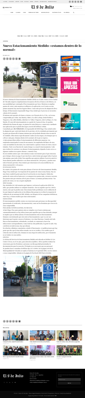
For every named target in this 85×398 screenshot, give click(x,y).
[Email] (13, 58)
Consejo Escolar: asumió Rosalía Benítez (13, 341)
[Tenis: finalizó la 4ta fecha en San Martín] (42, 335)
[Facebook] (70, 2)
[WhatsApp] (10, 58)
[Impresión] (16, 58)
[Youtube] (81, 2)
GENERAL (5, 41)
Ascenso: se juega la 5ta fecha (64, 356)
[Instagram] (73, 2)
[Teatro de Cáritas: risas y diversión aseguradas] (69, 335)
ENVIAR (69, 383)
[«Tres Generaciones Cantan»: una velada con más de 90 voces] (42, 350)
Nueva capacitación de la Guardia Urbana (13, 356)
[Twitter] (78, 2)
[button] (73, 12)
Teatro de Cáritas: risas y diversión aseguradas (68, 341)
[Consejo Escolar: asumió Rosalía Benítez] (15, 335)
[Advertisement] (42, 24)
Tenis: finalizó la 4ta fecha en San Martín (40, 341)
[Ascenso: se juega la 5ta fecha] (69, 350)
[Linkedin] (75, 2)
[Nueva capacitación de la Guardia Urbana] (15, 350)
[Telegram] (19, 58)
